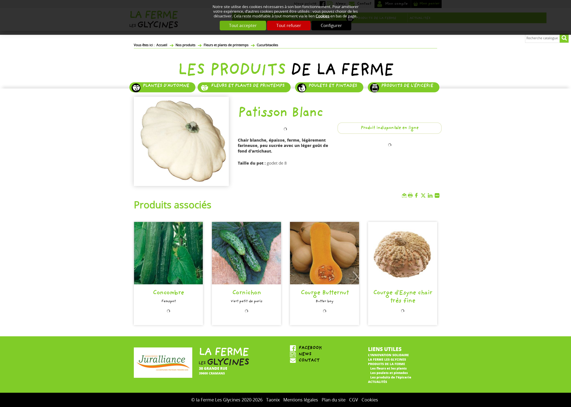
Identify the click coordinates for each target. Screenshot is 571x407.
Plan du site (333, 400)
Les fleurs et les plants (388, 368)
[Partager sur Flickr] (438, 195)
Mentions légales (300, 400)
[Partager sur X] (424, 195)
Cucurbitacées (267, 45)
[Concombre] (168, 253)
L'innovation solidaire (388, 355)
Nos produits (185, 45)
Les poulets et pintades (389, 372)
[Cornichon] (246, 253)
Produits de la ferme (386, 364)
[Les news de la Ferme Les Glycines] (324, 354)
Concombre (168, 293)
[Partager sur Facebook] (417, 195)
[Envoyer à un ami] (405, 195)
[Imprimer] (411, 195)
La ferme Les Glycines (387, 359)
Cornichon (246, 293)
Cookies (322, 16)
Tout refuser (288, 25)
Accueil (161, 45)
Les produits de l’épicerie (390, 377)
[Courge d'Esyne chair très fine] (402, 253)
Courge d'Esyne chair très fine (402, 297)
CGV (353, 400)
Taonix (273, 400)
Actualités (377, 381)
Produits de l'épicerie (407, 86)
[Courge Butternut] (324, 253)
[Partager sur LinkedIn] (431, 195)
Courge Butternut (324, 293)
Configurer (331, 25)
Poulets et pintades (332, 86)
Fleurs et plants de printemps (226, 45)
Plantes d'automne (166, 86)
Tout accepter (243, 25)
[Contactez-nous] (324, 361)
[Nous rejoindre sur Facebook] (324, 348)
